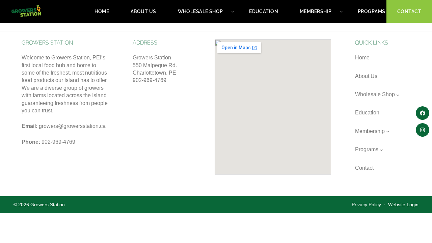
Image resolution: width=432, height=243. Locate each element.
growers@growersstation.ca (72, 126)
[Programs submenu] (381, 150)
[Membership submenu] (341, 11)
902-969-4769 (58, 142)
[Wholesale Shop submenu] (233, 11)
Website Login (403, 204)
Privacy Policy (366, 204)
